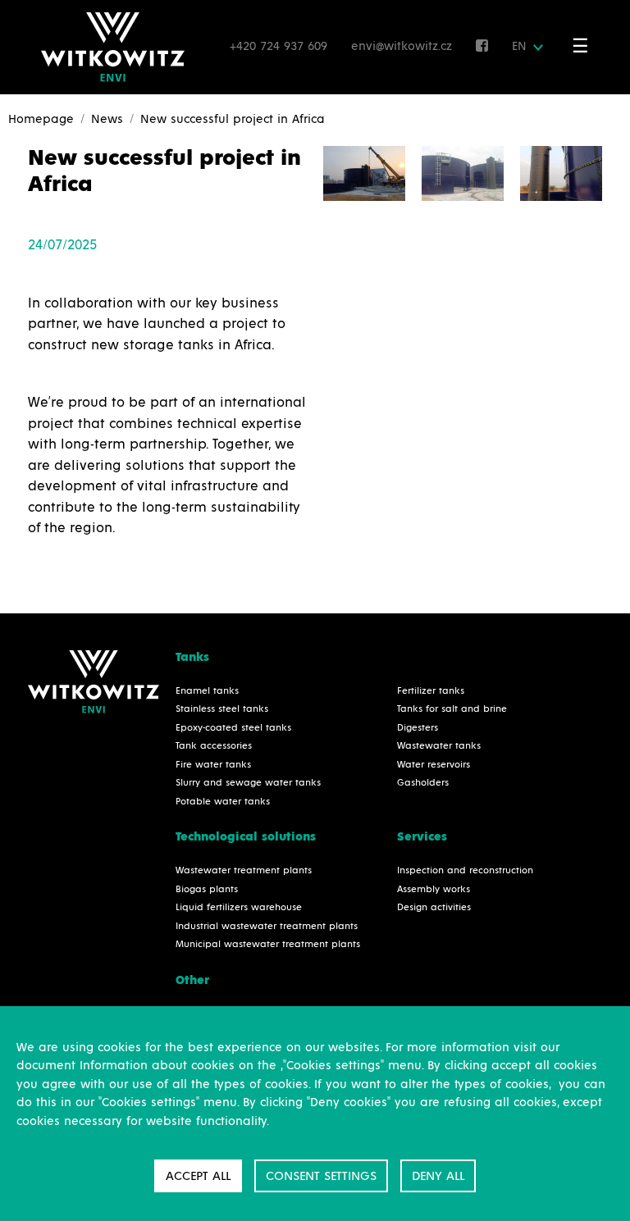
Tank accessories (214, 746)
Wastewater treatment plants (244, 871)
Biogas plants (207, 890)
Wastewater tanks (439, 746)
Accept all (198, 1175)
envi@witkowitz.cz (403, 46)
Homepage (41, 119)
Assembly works (433, 890)
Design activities (434, 908)
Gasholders (423, 783)
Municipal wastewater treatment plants (268, 945)
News (107, 119)
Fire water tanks (213, 765)
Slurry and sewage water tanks (248, 783)
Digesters (417, 728)
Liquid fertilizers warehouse (239, 908)
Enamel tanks (207, 691)
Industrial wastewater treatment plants (267, 927)
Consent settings (321, 1175)
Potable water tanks (223, 802)
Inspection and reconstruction (465, 871)
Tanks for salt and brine (452, 709)
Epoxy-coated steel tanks (233, 728)
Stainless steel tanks (222, 709)
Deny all (438, 1175)
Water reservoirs (433, 765)
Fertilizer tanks (430, 691)
